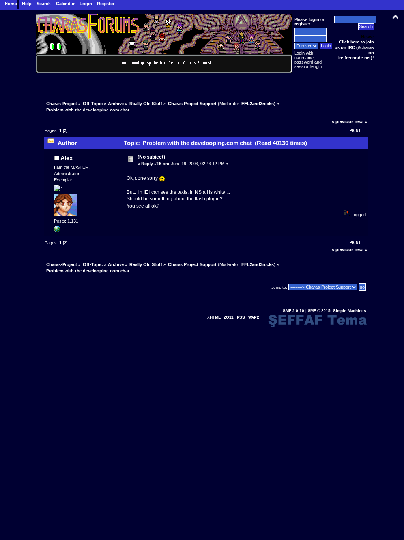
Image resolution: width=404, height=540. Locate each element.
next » (361, 121)
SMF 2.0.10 (293, 310)
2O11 (229, 317)
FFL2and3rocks (257, 103)
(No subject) (151, 157)
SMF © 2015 (319, 310)
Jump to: (279, 287)
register (302, 23)
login (314, 19)
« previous (343, 121)
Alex (66, 158)
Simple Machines (349, 310)
